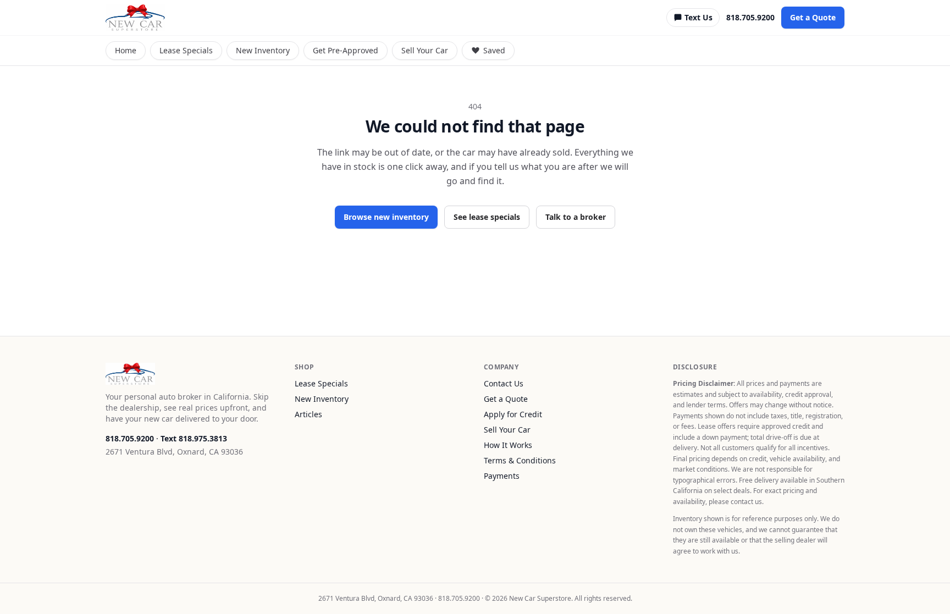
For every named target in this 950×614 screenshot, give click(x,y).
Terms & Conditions (520, 460)
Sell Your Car (424, 50)
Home (125, 50)
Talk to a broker (575, 217)
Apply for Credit (513, 414)
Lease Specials (186, 50)
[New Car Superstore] (135, 17)
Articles (308, 414)
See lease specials (487, 217)
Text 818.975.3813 (194, 438)
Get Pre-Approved (345, 50)
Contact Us (503, 383)
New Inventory (263, 50)
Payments (502, 476)
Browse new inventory (386, 217)
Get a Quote (813, 17)
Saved (494, 50)
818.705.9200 (750, 17)
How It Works (508, 445)
